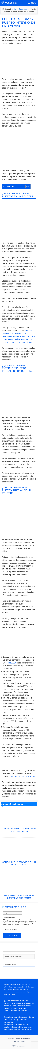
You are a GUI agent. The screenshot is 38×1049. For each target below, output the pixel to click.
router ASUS (11, 663)
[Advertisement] (19, 62)
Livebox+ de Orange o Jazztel (22, 776)
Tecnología (23, 9)
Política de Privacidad (23, 1038)
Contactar (11, 1038)
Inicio (14, 9)
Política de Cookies (19, 1041)
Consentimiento (9, 917)
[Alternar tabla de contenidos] (26, 186)
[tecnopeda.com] (9, 3)
